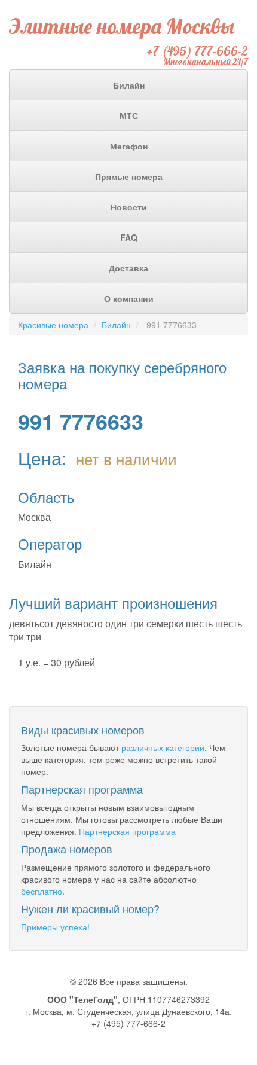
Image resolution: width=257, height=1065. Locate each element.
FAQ (128, 237)
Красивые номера (53, 325)
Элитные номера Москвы (121, 26)
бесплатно (41, 891)
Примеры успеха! (55, 927)
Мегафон (129, 146)
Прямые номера (129, 176)
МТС (129, 115)
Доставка (128, 268)
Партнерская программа (127, 831)
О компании (129, 298)
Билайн (129, 85)
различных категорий (162, 747)
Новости (129, 207)
